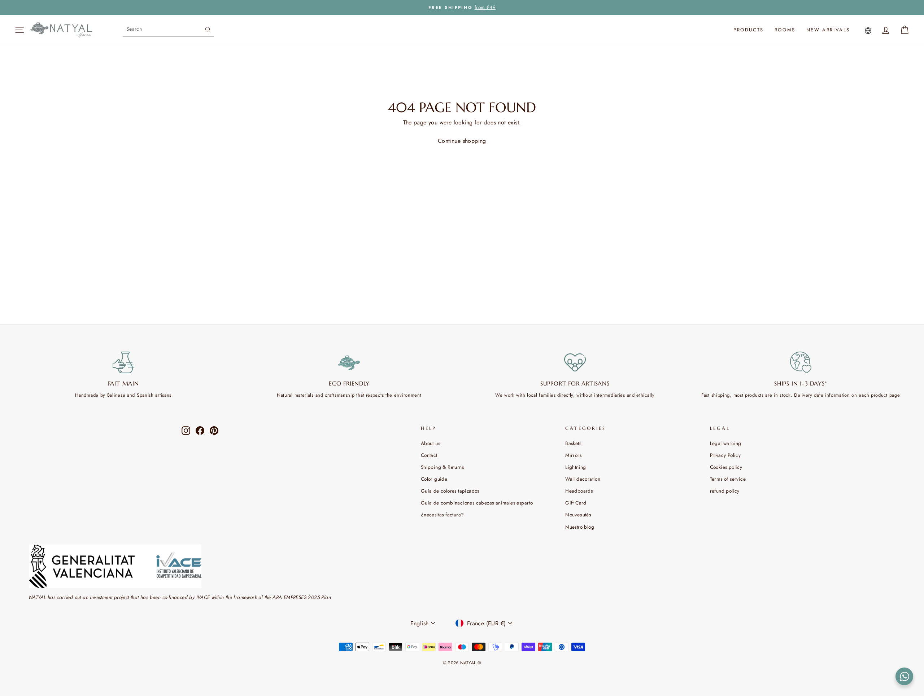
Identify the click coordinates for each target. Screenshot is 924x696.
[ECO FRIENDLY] (349, 362)
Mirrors (573, 455)
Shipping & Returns (442, 467)
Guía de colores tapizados (450, 490)
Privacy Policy (725, 455)
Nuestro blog (579, 526)
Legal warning (725, 443)
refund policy (725, 490)
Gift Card (576, 502)
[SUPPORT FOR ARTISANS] (575, 362)
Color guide (434, 479)
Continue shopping (462, 141)
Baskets (573, 443)
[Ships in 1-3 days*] (801, 362)
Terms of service (728, 479)
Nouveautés (578, 514)
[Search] (208, 29)
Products (748, 29)
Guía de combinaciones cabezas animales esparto (477, 502)
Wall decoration (582, 479)
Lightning (575, 467)
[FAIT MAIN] (123, 362)
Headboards (579, 490)
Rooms (785, 29)
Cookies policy (726, 467)
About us (430, 443)
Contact (429, 455)
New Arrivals (828, 29)
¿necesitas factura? (442, 514)
